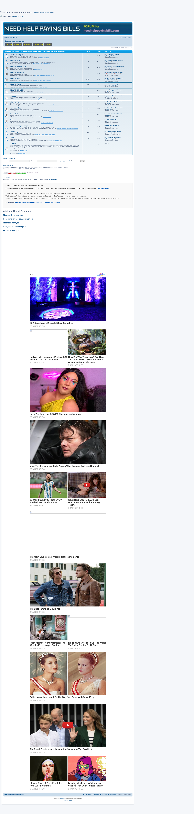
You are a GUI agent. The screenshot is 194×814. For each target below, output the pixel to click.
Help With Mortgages (17, 72)
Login (5, 158)
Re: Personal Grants (110, 119)
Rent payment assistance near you (18, 219)
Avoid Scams (17, 16)
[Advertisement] (54, 6)
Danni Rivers (109, 97)
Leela (107, 121)
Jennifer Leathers (111, 85)
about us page (23, 150)
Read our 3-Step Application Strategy (44, 12)
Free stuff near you (11, 231)
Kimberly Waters (110, 79)
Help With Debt (15, 61)
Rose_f (108, 67)
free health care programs (56, 111)
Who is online (8, 165)
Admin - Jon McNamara (113, 73)
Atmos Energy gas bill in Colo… (114, 90)
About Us (13, 144)
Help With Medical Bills (18, 66)
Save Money (14, 132)
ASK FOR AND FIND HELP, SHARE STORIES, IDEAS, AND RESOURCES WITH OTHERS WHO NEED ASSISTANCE (34, 51)
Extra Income (14, 102)
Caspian (108, 62)
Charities (13, 96)
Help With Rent (15, 78)
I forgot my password (64, 160)
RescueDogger (110, 139)
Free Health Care (15, 108)
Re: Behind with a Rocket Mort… (114, 72)
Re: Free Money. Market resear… (114, 102)
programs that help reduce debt (41, 63)
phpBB (62, 798)
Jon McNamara (103, 188)
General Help (14, 114)
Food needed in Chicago (112, 125)
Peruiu (108, 103)
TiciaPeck (109, 109)
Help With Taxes (15, 84)
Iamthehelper (109, 133)
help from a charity (42, 99)
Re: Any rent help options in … (114, 78)
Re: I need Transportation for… (114, 113)
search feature (47, 116)
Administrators (12, 173)
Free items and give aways (19, 126)
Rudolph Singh (110, 56)
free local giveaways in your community (67, 128)
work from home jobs (53, 105)
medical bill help (38, 69)
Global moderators (21, 173)
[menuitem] (15, 37)
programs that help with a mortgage (44, 75)
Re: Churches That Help (112, 54)
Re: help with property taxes (113, 84)
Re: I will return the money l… (113, 137)
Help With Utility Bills (17, 90)
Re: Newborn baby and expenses (114, 66)
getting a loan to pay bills (55, 140)
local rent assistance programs (42, 80)
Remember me (75, 160)
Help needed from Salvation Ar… (114, 96)
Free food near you (11, 223)
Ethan (107, 127)
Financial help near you (13, 215)
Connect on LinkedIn (52, 202)
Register (12, 158)
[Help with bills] (68, 28)
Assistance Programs (17, 55)
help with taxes (44, 87)
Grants (12, 120)
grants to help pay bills (47, 122)
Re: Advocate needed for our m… (114, 107)
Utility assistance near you (14, 227)
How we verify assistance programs (28, 202)
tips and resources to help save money (44, 134)
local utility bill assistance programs (47, 93)
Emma (108, 115)
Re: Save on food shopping (113, 131)
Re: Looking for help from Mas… (114, 60)
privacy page (21, 153)
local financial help (44, 57)
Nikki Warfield (53, 179)
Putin (107, 91)
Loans (12, 138)
